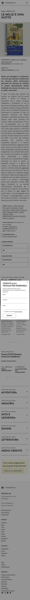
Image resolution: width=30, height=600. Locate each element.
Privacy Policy (18, 311)
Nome (4, 294)
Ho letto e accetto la (13, 311)
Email (4, 306)
